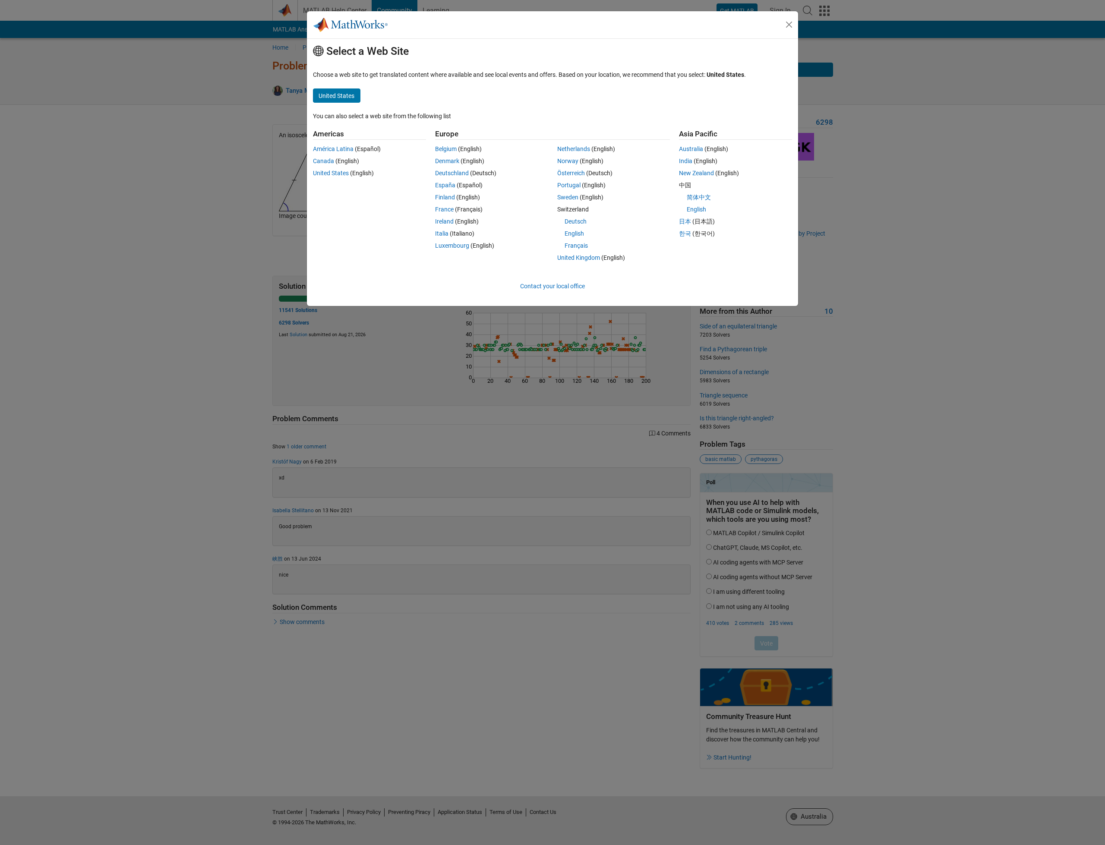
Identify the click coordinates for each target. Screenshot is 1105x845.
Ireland (444, 221)
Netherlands (573, 148)
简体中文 (699, 197)
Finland (445, 197)
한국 (685, 233)
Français (576, 245)
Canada (323, 161)
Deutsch (576, 221)
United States (331, 173)
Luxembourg (452, 245)
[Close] (789, 25)
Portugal (569, 185)
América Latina (333, 148)
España (445, 185)
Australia (691, 148)
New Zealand (696, 173)
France (444, 209)
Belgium (446, 148)
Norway (567, 161)
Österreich (571, 173)
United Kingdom (578, 257)
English (574, 233)
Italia (441, 233)
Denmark (447, 161)
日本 (685, 221)
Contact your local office (552, 286)
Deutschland (452, 173)
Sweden (567, 197)
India (685, 161)
